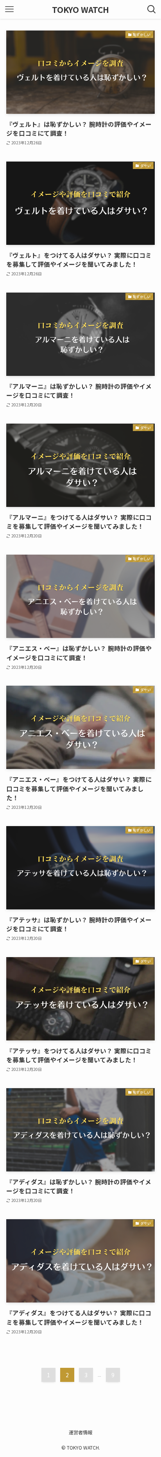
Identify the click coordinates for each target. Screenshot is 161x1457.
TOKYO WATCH (80, 9)
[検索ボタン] (151, 9)
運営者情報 (80, 1432)
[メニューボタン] (9, 9)
